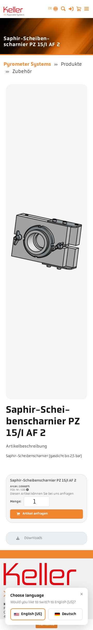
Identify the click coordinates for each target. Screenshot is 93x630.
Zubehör (22, 71)
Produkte (71, 64)
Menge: (15, 501)
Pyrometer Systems (27, 64)
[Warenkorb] (79, 8)
